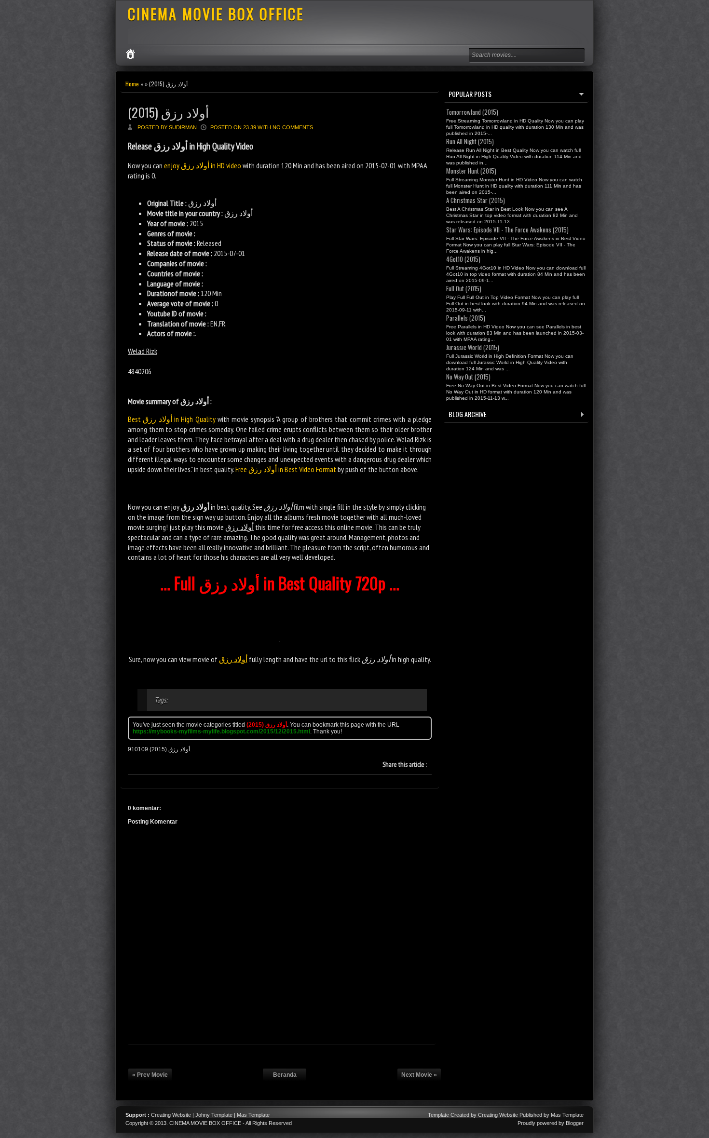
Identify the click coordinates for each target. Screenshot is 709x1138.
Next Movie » (419, 1074)
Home (132, 84)
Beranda (285, 1074)
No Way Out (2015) (468, 376)
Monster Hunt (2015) (471, 171)
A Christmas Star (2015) (475, 200)
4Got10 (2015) (463, 259)
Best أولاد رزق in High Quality (172, 419)
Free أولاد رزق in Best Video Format (285, 469)
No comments (293, 127)
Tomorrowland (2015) (472, 112)
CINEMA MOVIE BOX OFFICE (216, 14)
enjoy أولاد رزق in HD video (202, 165)
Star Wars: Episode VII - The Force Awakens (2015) (507, 229)
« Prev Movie (150, 1074)
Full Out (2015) (463, 288)
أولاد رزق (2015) (168, 112)
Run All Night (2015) (470, 141)
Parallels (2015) (465, 318)
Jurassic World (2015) (472, 347)
